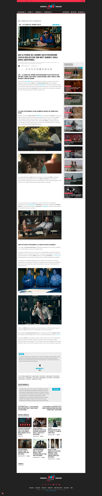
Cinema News (20, 436)
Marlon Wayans (43, 377)
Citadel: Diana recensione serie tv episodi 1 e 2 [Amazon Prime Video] (54, 430)
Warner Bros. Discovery (36, 379)
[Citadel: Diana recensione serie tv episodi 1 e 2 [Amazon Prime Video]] (55, 422)
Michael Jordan (22, 379)
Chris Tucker (56, 376)
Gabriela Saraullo (25, 65)
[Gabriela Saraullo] (19, 66)
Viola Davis (28, 379)
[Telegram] (40, 69)
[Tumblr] (48, 69)
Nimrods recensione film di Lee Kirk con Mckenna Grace (73, 142)
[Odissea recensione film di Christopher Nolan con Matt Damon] (73, 165)
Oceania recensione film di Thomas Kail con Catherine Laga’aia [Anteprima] (73, 115)
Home (19, 21)
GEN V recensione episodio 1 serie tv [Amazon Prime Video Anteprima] (23, 452)
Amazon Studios (36, 376)
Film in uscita (21, 377)
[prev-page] (79, 68)
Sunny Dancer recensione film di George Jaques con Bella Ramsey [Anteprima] (72, 75)
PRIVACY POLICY (48, 490)
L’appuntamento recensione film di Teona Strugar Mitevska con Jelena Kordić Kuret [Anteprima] (52, 408)
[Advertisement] (40, 100)
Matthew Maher (56, 377)
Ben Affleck (42, 376)
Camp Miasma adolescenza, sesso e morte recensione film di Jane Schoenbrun (73, 88)
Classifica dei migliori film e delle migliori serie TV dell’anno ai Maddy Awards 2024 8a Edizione (24, 431)
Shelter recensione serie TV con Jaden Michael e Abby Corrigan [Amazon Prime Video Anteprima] (40, 452)
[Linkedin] (45, 69)
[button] (82, 1)
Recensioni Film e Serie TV (27, 21)
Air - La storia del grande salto (25, 376)
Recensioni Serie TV (51, 434)
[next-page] (82, 68)
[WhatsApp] (37, 69)
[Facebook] (26, 69)
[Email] (43, 69)
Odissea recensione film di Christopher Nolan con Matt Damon (73, 169)
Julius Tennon (35, 377)
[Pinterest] (32, 69)
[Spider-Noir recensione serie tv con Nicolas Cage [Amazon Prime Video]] (73, 192)
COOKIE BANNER (53, 490)
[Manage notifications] (3, 493)
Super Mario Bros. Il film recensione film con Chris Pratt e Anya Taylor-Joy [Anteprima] (28, 408)
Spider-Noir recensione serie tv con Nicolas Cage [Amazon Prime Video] (73, 195)
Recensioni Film (37, 21)
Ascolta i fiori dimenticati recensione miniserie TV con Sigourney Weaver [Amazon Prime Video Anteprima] (54, 453)
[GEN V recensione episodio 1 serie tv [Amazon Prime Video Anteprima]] (25, 443)
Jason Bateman (28, 377)
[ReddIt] (35, 69)
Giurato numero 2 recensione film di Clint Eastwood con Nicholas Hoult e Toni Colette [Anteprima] (39, 431)
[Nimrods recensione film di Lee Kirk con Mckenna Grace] (73, 139)
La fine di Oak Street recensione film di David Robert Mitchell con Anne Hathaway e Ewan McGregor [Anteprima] (73, 101)
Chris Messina (49, 376)
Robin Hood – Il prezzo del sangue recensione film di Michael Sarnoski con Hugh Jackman (73, 128)
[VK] (51, 69)
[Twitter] (29, 69)
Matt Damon (39, 115)
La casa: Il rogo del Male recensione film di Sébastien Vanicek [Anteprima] (73, 181)
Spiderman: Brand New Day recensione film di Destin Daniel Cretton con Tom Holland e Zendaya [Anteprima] (73, 154)
